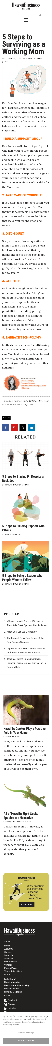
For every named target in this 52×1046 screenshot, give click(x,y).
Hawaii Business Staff (17, 484)
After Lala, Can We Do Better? (22, 631)
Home (19, 933)
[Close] (47, 1017)
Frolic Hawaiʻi (10, 979)
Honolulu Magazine (13, 992)
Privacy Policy (10, 968)
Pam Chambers (13, 534)
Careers (8, 952)
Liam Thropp (13, 736)
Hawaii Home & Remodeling (16, 985)
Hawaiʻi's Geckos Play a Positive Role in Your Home (24, 731)
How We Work (10, 961)
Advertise (8, 958)
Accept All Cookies (26, 1040)
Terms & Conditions (13, 971)
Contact (8, 965)
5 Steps (6, 417)
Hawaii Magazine (12, 982)
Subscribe (8, 955)
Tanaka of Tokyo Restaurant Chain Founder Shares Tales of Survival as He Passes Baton (27, 663)
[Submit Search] (40, 14)
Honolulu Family (11, 988)
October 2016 (36, 401)
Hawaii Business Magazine (26, 6)
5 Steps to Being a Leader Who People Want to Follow (22, 578)
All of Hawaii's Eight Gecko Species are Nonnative (20, 816)
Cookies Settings (26, 1032)
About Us (8, 949)
